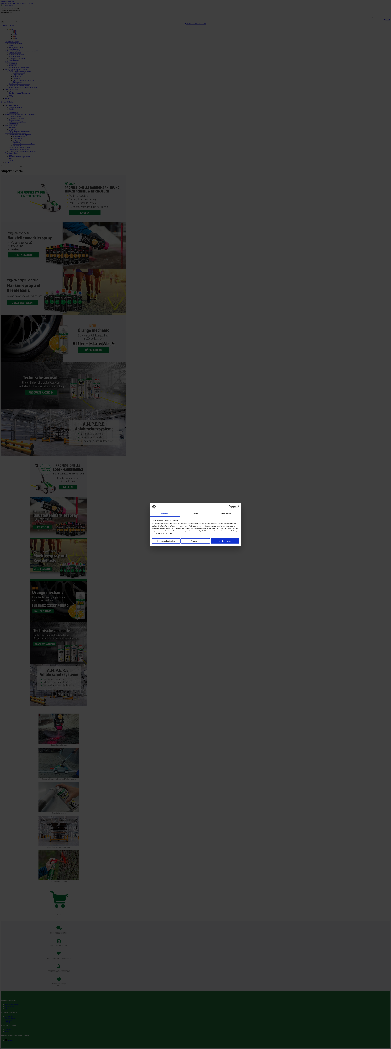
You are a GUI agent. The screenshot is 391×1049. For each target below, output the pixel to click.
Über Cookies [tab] (226, 513)
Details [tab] (195, 513)
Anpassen (194, 541)
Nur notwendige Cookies (166, 541)
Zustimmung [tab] (165, 513)
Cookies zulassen (225, 541)
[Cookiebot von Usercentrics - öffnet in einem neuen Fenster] (230, 506)
